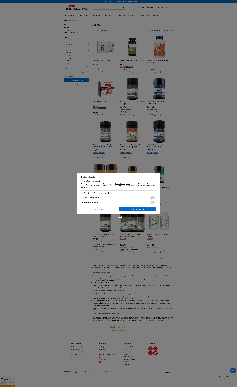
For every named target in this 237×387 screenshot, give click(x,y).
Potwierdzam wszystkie (137, 209)
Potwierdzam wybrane (99, 209)
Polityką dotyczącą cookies (122, 184)
